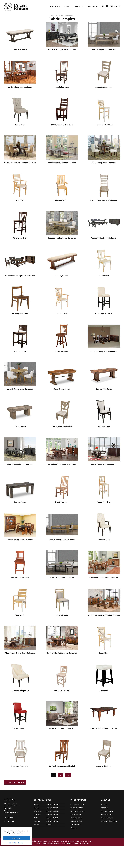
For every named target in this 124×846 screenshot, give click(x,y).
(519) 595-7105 (13, 812)
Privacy (20, 842)
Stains (66, 6)
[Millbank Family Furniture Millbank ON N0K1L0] (14, 7)
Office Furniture (76, 814)
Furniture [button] (53, 6)
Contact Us (93, 6)
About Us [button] (77, 6)
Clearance (74, 828)
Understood (16, 838)
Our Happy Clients (107, 811)
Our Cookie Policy (106, 814)
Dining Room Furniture (78, 804)
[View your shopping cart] (102, 5)
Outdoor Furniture (76, 821)
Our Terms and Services (109, 821)
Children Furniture (76, 818)
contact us (104, 808)
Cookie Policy (13, 842)
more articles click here (14, 782)
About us (104, 804)
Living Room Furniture (77, 811)
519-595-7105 (115, 6)
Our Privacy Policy (107, 818)
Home (52, 15)
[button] (107, 5)
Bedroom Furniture (77, 808)
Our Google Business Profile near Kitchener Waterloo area (71, 843)
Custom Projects (76, 824)
